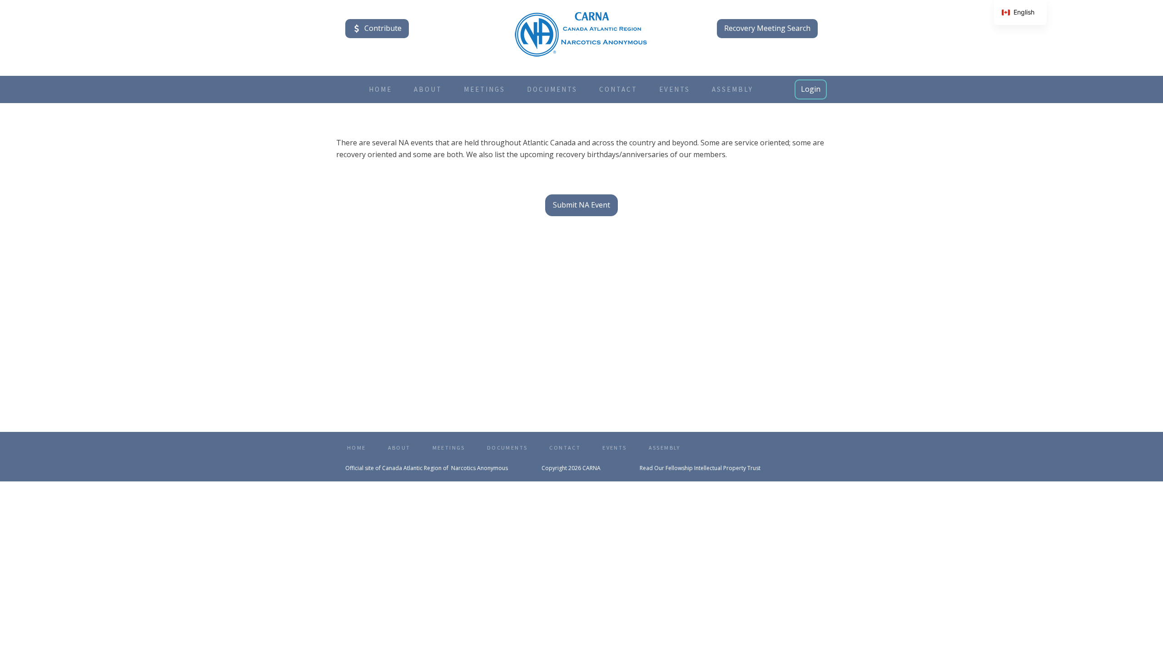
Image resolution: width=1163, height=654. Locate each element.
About (428, 89)
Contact (618, 89)
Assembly (732, 89)
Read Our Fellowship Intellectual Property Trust (700, 468)
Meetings (484, 89)
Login (810, 89)
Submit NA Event (581, 205)
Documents (552, 89)
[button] (377, 28)
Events (674, 89)
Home (380, 89)
